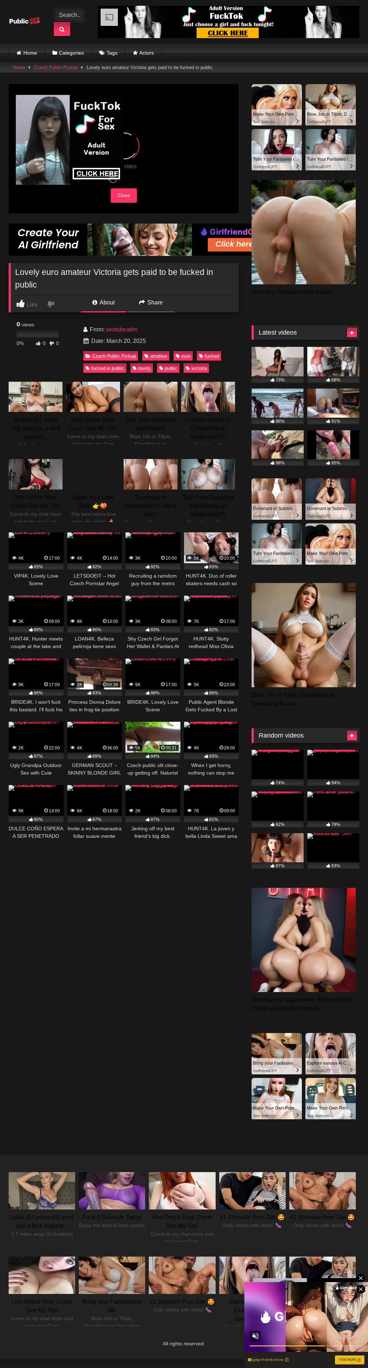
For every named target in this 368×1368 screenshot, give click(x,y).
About (106, 302)
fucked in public (107, 368)
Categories (71, 53)
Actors (146, 53)
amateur (158, 356)
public (171, 368)
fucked (212, 356)
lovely (144, 368)
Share (154, 302)
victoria (199, 368)
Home (30, 53)
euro (185, 356)
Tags (112, 53)
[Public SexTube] (26, 22)
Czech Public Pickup (56, 67)
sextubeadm (121, 329)
